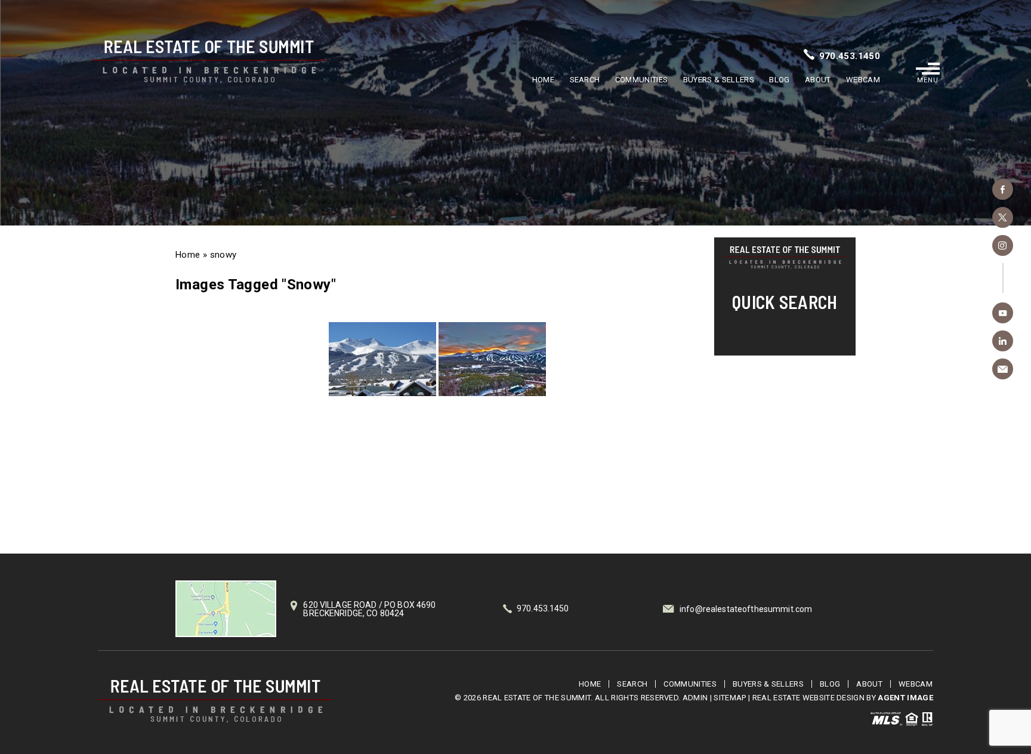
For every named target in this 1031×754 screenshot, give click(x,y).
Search (585, 79)
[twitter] (1002, 217)
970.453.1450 (850, 56)
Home (543, 79)
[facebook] (1002, 189)
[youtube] (1002, 312)
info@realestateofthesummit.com (746, 609)
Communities (641, 79)
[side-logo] (785, 257)
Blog (779, 79)
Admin (695, 697)
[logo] (215, 701)
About (818, 79)
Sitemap (730, 697)
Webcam (863, 79)
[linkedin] (1002, 340)
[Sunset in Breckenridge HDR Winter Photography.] (492, 359)
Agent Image (905, 697)
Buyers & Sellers (718, 79)
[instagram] (1002, 245)
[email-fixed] (1002, 369)
